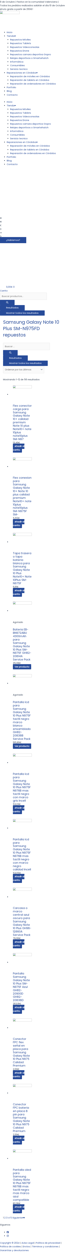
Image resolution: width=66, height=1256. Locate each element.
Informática (16, 61)
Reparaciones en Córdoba (21, 72)
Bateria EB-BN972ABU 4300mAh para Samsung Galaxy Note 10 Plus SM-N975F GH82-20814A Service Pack (22, 644)
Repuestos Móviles (20, 39)
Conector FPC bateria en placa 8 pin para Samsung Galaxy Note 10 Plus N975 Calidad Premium (21, 1117)
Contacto (12, 94)
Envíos (26, 1246)
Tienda (10, 36)
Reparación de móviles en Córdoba (30, 76)
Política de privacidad (48, 1242)
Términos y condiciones (45, 1246)
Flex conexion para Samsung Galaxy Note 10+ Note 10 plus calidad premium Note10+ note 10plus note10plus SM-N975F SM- (22, 496)
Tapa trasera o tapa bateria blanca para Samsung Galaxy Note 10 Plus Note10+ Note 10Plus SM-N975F (22, 568)
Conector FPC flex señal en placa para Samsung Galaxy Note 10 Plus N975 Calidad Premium (21, 1052)
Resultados (12, 307)
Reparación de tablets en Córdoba (29, 80)
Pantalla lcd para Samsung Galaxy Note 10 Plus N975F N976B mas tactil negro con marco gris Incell (22, 787)
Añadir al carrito (18, 448)
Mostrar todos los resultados (22, 313)
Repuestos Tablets (20, 43)
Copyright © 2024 (9, 1242)
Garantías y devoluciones (14, 1250)
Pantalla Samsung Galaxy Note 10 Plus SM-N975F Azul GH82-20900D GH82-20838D (21, 987)
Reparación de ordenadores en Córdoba (33, 83)
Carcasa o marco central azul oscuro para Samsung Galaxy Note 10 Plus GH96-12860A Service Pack (22, 921)
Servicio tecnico (19, 69)
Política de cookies (10, 1246)
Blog (9, 91)
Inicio (9, 32)
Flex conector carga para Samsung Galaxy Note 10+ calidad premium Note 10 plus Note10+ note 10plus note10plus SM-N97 (22, 422)
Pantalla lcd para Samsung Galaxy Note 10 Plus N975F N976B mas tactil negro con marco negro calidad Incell (22, 854)
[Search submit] (7, 302)
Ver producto (22, 666)
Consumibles (17, 65)
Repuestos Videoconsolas (24, 47)
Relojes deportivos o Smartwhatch (29, 58)
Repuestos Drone (19, 50)
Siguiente (17, 1217)
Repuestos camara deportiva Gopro (30, 54)
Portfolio (11, 87)
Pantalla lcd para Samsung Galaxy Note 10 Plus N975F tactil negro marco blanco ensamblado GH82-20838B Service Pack (22, 720)
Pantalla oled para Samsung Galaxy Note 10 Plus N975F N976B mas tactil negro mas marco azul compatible (22, 1185)
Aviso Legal (27, 1242)
